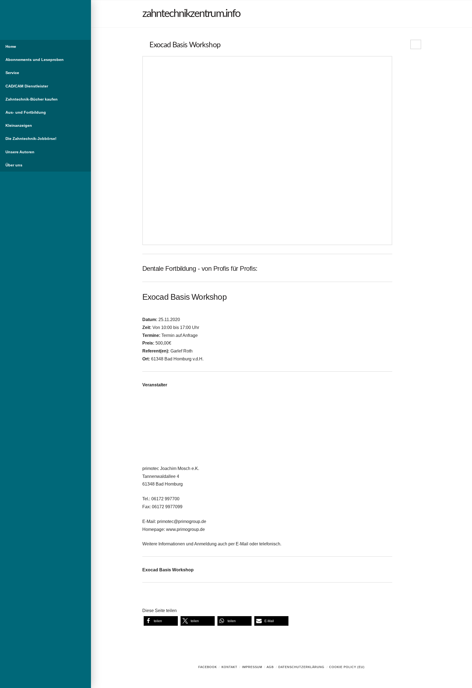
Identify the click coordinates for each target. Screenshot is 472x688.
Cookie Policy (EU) (347, 667)
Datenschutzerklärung (301, 667)
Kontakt (229, 667)
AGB (270, 667)
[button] (161, 621)
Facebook (207, 667)
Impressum (252, 667)
